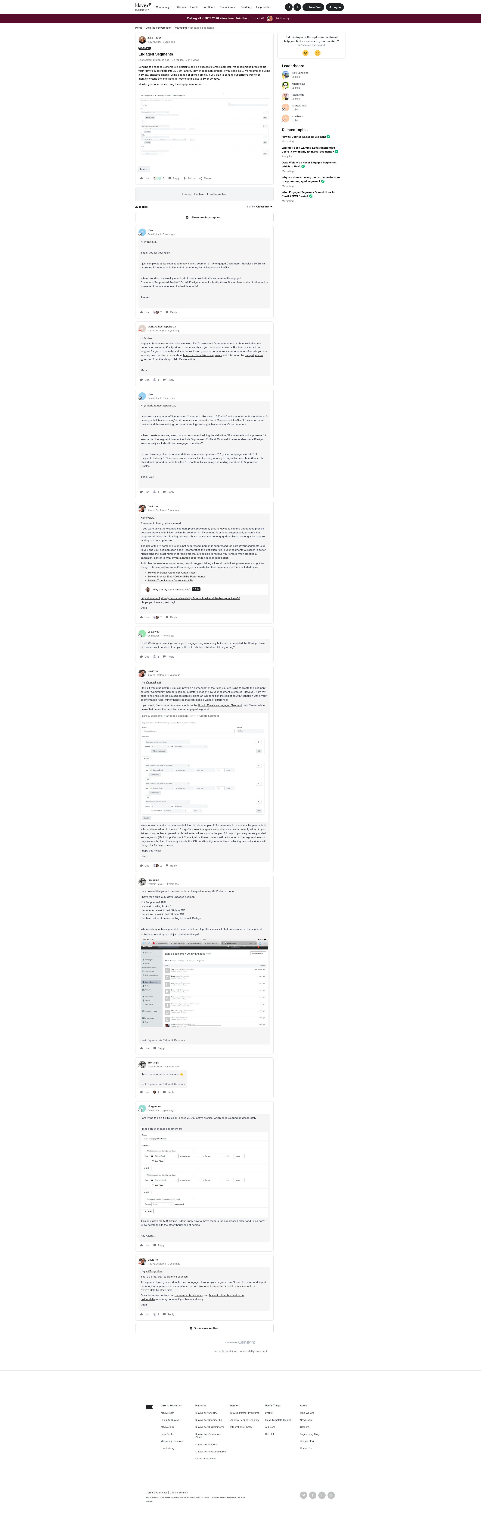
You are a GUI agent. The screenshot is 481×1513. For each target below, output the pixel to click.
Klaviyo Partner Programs (244, 1412)
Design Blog (307, 1441)
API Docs (270, 1427)
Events (194, 6)
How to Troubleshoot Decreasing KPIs (170, 580)
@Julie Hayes (219, 528)
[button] (313, 7)
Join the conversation (158, 27)
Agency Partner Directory (244, 1420)
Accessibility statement (253, 1351)
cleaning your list (177, 1276)
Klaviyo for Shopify (206, 1412)
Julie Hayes (154, 37)
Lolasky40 (153, 631)
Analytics (287, 156)
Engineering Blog (309, 1434)
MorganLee (154, 1106)
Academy (246, 6)
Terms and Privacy (156, 1492)
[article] (204, 271)
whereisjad (298, 83)
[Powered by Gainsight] (240, 1343)
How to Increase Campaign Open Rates (172, 572)
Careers (304, 1427)
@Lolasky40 (153, 682)
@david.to (150, 241)
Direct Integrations (205, 1458)
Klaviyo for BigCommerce (210, 1427)
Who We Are (307, 1412)
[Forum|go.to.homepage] (143, 7)
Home (138, 27)
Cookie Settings (179, 1492)
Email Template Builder (278, 1420)
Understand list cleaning (189, 1295)
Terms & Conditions (225, 1351)
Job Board (209, 6)
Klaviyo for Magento (206, 1444)
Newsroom (306, 1420)
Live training (167, 1448)
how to (144, 169)
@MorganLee (154, 1271)
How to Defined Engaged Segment (304, 136)
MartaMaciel (299, 105)
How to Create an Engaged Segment (220, 705)
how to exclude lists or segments (202, 355)
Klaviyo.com (167, 1412)
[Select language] (297, 7)
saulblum (297, 116)
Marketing (181, 27)
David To (152, 506)
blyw (150, 230)
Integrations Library (241, 1427)
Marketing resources (172, 1441)
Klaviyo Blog (168, 1427)
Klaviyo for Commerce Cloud (208, 1436)
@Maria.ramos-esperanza (159, 405)
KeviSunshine (300, 72)
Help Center (263, 6)
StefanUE (298, 94)
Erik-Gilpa (153, 879)
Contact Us (306, 1448)
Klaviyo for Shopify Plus (208, 1420)
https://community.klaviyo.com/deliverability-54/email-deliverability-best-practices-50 (190, 598)
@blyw (148, 338)
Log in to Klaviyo (170, 1420)
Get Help (270, 1434)
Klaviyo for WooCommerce (210, 1451)
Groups (181, 6)
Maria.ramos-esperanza (161, 326)
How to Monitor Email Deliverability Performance (177, 576)
